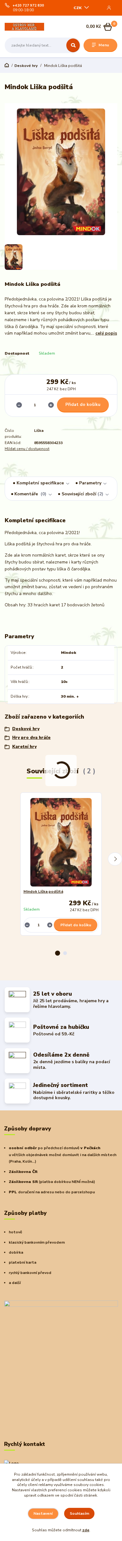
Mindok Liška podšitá (43, 891)
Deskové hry (26, 65)
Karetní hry (24, 747)
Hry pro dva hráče (31, 737)
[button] (57, 953)
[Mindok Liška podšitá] (61, 842)
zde (85, 1530)
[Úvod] (24, 27)
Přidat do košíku (82, 404)
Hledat (73, 45)
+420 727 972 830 (28, 6)
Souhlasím (79, 1513)
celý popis (106, 333)
